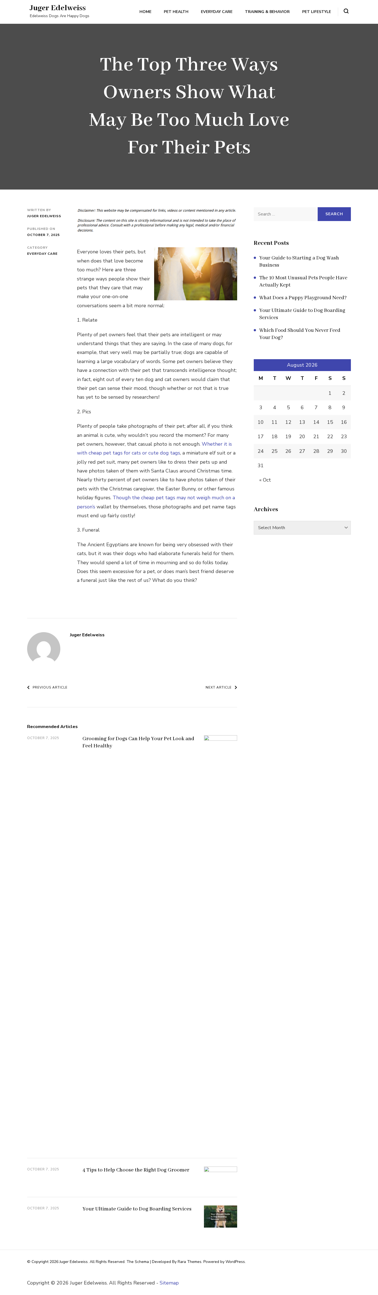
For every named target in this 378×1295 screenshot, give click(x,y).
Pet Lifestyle (316, 11)
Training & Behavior (267, 11)
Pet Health (176, 11)
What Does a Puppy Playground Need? (303, 298)
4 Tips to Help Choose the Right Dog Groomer (135, 1170)
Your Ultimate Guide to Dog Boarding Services (136, 1209)
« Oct (265, 480)
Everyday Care (216, 11)
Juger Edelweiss (58, 8)
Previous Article (50, 687)
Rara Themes (189, 1261)
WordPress (235, 1261)
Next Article (219, 687)
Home (145, 11)
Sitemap (169, 1283)
